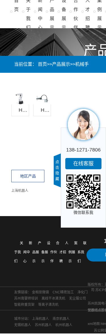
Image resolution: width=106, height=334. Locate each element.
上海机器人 (19, 191)
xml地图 (94, 324)
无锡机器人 (22, 325)
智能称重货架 (24, 305)
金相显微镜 (40, 292)
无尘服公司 (77, 298)
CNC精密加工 (63, 292)
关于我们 (18, 252)
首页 (42, 64)
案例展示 (72, 252)
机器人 (39, 81)
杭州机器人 (63, 325)
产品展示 (61, 64)
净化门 (82, 292)
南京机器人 (61, 319)
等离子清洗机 (48, 305)
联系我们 (81, 252)
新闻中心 (27, 252)
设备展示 (45, 252)
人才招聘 (63, 252)
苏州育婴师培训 (26, 298)
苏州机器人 (43, 325)
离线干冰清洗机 (53, 298)
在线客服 (83, 163)
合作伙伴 (54, 252)
